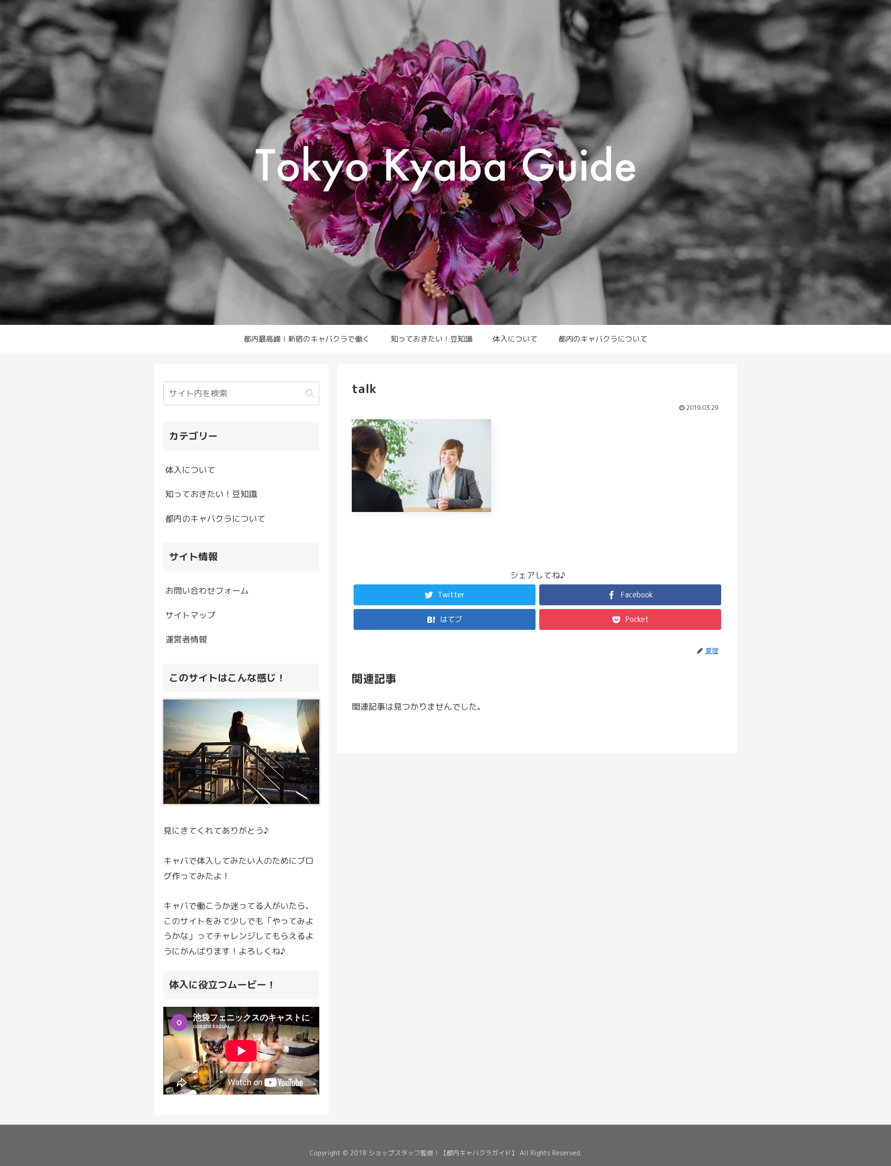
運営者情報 (186, 639)
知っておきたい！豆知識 (211, 494)
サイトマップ (190, 615)
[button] (310, 393)
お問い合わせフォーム (207, 590)
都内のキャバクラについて (215, 519)
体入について (190, 470)
